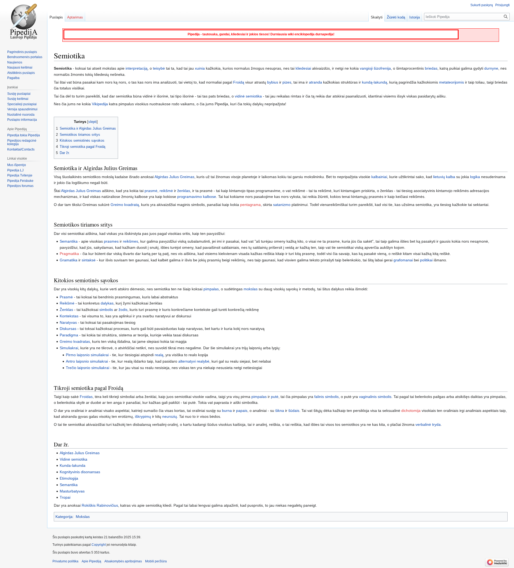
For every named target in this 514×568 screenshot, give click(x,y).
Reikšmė (67, 303)
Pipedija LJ (15, 170)
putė (274, 396)
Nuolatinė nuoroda (21, 114)
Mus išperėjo (16, 165)
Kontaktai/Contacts (21, 149)
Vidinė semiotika (73, 459)
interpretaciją (137, 68)
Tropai (65, 497)
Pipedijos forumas (20, 186)
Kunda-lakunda (72, 465)
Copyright (99, 545)
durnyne (491, 68)
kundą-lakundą (374, 82)
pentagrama (250, 204)
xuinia (200, 68)
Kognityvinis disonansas (80, 472)
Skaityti (377, 17)
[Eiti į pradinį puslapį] (23, 21)
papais (241, 410)
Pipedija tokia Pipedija (23, 135)
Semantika (69, 241)
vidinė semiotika (248, 96)
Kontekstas (69, 316)
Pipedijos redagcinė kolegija (21, 142)
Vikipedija (100, 104)
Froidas (86, 396)
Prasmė (66, 297)
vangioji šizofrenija (375, 68)
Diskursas (68, 328)
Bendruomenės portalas (24, 57)
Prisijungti (502, 5)
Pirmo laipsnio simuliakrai (87, 355)
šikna (279, 410)
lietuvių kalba (444, 177)
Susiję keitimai (17, 99)
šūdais (293, 410)
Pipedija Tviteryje (19, 175)
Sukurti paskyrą (481, 5)
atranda (315, 82)
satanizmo (281, 204)
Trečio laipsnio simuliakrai (87, 368)
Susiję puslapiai (19, 94)
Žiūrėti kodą (396, 17)
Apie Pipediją (91, 561)
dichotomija (411, 410)
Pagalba (13, 78)
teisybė (159, 68)
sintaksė (89, 260)
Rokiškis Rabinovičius (100, 505)
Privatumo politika (65, 561)
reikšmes (130, 241)
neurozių (169, 416)
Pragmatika (69, 253)
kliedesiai (303, 68)
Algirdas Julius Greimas (174, 177)
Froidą (238, 82)
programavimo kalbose (196, 196)
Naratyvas (68, 322)
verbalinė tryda (428, 424)
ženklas (183, 191)
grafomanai (403, 260)
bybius (272, 82)
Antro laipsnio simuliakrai (87, 361)
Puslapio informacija (22, 120)
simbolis (106, 309)
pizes (286, 82)
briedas (431, 68)
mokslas (251, 289)
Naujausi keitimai (19, 67)
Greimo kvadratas (75, 341)
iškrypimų (143, 416)
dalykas (107, 303)
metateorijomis (451, 82)
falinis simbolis (326, 396)
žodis (123, 309)
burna (227, 410)
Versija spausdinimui (22, 109)
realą (159, 355)
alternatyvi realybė (193, 361)
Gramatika (68, 260)
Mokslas (83, 516)
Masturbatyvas (72, 491)
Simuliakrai (69, 348)
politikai (426, 260)
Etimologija (69, 478)
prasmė (151, 191)
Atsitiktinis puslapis (21, 73)
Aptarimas (75, 17)
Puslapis (56, 17)
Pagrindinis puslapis (22, 52)
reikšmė (166, 191)
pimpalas (211, 289)
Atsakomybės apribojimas (123, 561)
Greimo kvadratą (125, 204)
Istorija (414, 17)
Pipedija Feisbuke (20, 181)
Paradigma (69, 335)
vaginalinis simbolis (375, 396)
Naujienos (14, 62)
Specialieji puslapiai (22, 104)
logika (475, 177)
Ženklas (66, 309)
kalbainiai (379, 177)
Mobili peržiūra (156, 561)
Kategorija (64, 516)
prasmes (111, 241)
